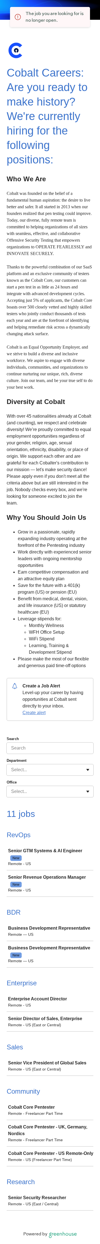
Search (13, 739)
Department (16, 760)
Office (12, 782)
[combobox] (11, 770)
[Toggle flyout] (87, 770)
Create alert (34, 712)
